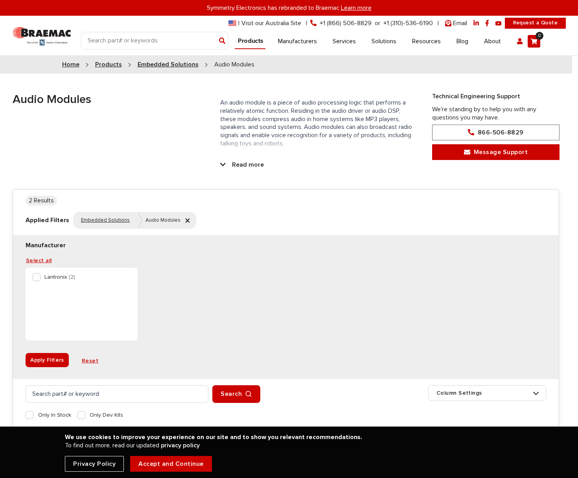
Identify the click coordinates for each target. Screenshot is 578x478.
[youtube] (498, 23)
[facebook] (487, 23)
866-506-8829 (501, 132)
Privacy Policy (94, 464)
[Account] (520, 41)
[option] (80, 277)
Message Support (501, 152)
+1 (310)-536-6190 (408, 23)
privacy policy (180, 445)
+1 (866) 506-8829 (346, 23)
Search (231, 394)
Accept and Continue (171, 464)
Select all (39, 260)
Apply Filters (47, 360)
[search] (117, 394)
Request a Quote (535, 23)
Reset (90, 361)
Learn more (356, 8)
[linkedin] (476, 23)
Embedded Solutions (105, 220)
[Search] (222, 41)
